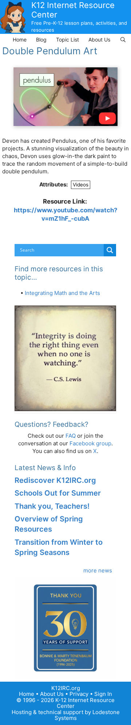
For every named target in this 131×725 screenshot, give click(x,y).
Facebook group (90, 443)
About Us (99, 39)
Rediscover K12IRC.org (55, 480)
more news (97, 570)
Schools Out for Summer (58, 493)
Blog (41, 39)
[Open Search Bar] (123, 39)
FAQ (71, 435)
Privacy (79, 693)
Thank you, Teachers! (52, 506)
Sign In (103, 693)
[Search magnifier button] (110, 250)
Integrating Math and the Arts (62, 292)
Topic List (67, 39)
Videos (80, 185)
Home (20, 39)
